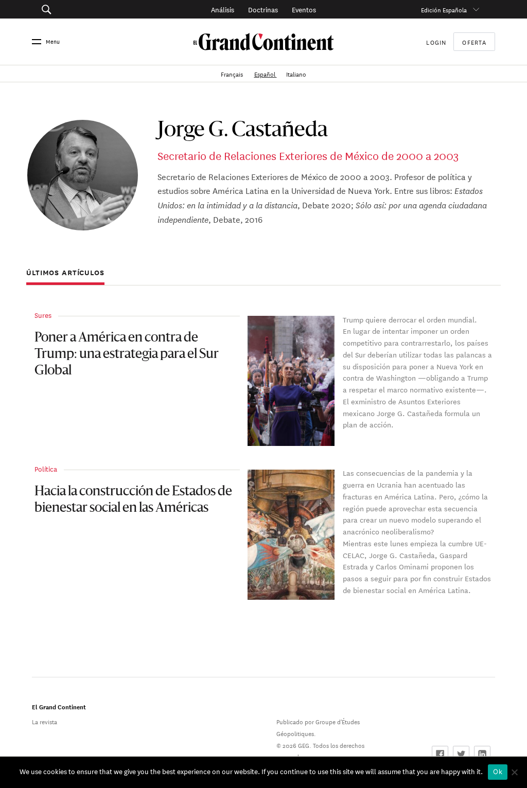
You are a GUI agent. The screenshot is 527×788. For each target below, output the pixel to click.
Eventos (304, 9)
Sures (42, 314)
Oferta (474, 42)
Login (436, 41)
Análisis (222, 9)
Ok (497, 771)
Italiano (296, 73)
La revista (44, 720)
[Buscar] (78, 9)
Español (265, 73)
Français (232, 73)
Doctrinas (263, 9)
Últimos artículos (65, 273)
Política (45, 468)
